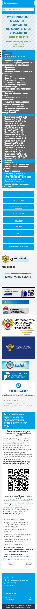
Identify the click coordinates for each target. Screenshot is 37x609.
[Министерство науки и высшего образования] (18, 347)
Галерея (18, 233)
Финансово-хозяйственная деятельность (14, 98)
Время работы (11, 586)
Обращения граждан (18, 213)
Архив (18, 240)
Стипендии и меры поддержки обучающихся (16, 90)
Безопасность (18, 194)
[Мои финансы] (18, 277)
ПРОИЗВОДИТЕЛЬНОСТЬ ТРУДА (18, 247)
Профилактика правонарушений (18, 207)
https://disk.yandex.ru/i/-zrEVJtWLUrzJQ (20, 556)
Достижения (18, 226)
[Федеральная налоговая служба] (15, 365)
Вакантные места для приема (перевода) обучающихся (16, 103)
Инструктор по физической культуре (15, 167)
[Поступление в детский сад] (18, 292)
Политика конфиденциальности (17, 580)
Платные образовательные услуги (15, 94)
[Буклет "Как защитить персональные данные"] (18, 389)
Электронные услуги (18, 200)
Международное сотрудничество (10, 111)
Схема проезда (12, 583)
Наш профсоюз (18, 220)
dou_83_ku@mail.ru (18, 46)
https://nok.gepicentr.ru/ (15, 512)
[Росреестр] (15, 376)
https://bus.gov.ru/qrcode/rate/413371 (21, 500)
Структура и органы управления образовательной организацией (17, 64)
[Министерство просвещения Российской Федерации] (18, 325)
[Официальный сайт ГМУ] (15, 259)
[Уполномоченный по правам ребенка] (15, 302)
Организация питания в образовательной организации (15, 107)
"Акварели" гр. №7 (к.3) (14, 158)
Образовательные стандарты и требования (17, 72)
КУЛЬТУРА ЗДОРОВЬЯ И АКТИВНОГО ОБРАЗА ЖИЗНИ (15, 186)
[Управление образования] (15, 310)
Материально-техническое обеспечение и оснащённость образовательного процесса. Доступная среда (14, 83)
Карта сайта (11, 577)
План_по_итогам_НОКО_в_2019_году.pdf (18, 559)
